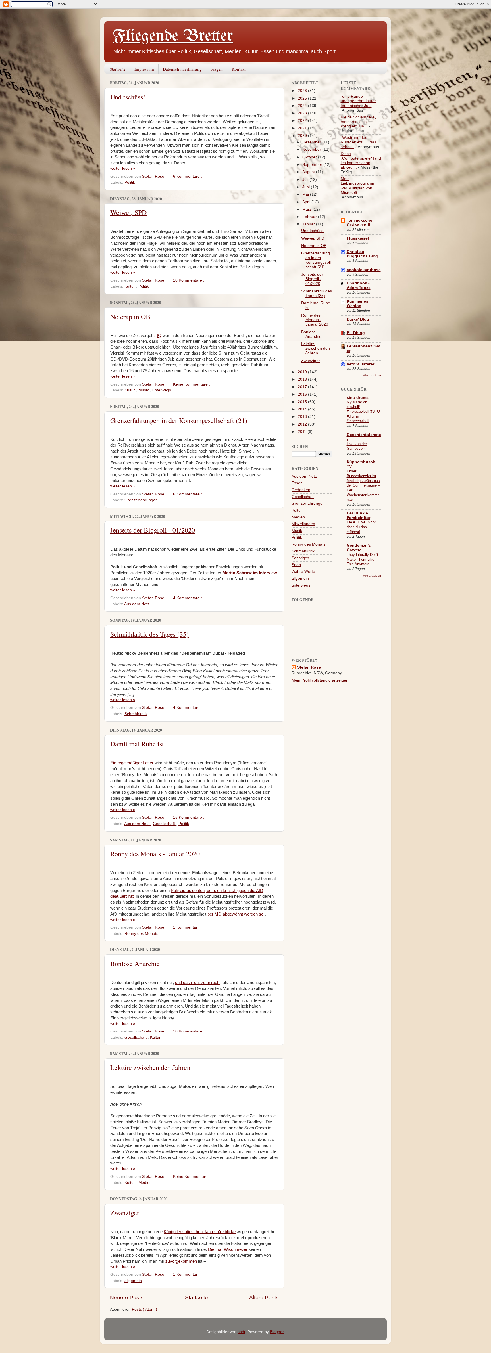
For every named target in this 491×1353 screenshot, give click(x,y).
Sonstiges (300, 558)
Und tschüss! (127, 96)
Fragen (217, 69)
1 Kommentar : (187, 927)
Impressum (144, 69)
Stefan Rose (309, 667)
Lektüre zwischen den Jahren (150, 1067)
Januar (309, 224)
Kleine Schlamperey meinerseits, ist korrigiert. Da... (358, 121)
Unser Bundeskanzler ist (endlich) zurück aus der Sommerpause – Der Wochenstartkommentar (363, 485)
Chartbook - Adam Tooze (359, 285)
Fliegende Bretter (173, 36)
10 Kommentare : (189, 280)
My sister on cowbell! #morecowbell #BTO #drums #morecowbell (363, 411)
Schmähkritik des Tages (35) (149, 634)
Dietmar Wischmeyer (227, 1249)
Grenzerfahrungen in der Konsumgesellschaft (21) (178, 420)
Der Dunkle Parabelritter (358, 515)
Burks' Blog (358, 319)
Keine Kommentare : (192, 384)
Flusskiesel (358, 238)
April (306, 202)
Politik (129, 182)
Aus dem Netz (136, 604)
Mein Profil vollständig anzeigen (320, 680)
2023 (303, 113)
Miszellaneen (303, 524)
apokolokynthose (364, 270)
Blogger (277, 1332)
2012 (303, 424)
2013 (303, 416)
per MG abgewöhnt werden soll (236, 914)
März (307, 209)
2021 (303, 128)
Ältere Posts (264, 1297)
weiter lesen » (122, 168)
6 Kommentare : (188, 176)
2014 (303, 409)
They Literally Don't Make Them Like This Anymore (362, 559)
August (309, 172)
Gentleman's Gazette (359, 547)
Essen (297, 483)
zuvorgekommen (181, 1261)
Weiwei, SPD (128, 212)
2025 (303, 98)
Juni (306, 187)
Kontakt (239, 69)
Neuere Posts (126, 1297)
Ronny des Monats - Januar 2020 (155, 853)
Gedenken (301, 490)
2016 (303, 394)
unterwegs (161, 390)
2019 (303, 372)
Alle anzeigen (372, 375)
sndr (241, 1332)
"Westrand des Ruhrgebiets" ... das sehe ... (358, 142)
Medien (145, 1182)
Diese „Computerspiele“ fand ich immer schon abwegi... (361, 161)
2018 (303, 379)
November (312, 149)
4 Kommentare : (188, 598)
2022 (303, 120)
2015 (303, 402)
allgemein (133, 1281)
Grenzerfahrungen (141, 500)
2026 (303, 91)
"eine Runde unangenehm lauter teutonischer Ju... (358, 101)
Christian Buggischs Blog (362, 254)
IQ (159, 335)
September (312, 164)
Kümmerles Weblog (357, 303)
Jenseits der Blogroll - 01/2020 (152, 530)
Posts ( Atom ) (144, 1309)
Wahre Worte (303, 571)
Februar (310, 217)
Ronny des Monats (141, 933)
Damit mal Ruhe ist (137, 743)
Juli (305, 179)
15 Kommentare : (189, 817)
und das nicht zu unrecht (197, 982)
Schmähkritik (135, 714)
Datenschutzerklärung (182, 69)
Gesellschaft (164, 824)
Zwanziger (124, 1212)
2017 (303, 387)
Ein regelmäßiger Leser (131, 763)
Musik (144, 390)
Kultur (130, 286)
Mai (306, 194)
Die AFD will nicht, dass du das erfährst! (362, 527)
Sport (296, 565)
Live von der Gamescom (357, 446)
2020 (303, 135)
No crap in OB (130, 316)
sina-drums (358, 397)
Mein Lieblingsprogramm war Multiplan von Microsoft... (358, 186)
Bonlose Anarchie (135, 963)
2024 (303, 106)
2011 (302, 432)
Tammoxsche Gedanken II (359, 222)
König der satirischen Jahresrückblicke (200, 1232)
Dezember (312, 142)
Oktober (310, 157)
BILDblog (356, 333)
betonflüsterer (360, 364)
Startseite (118, 69)
